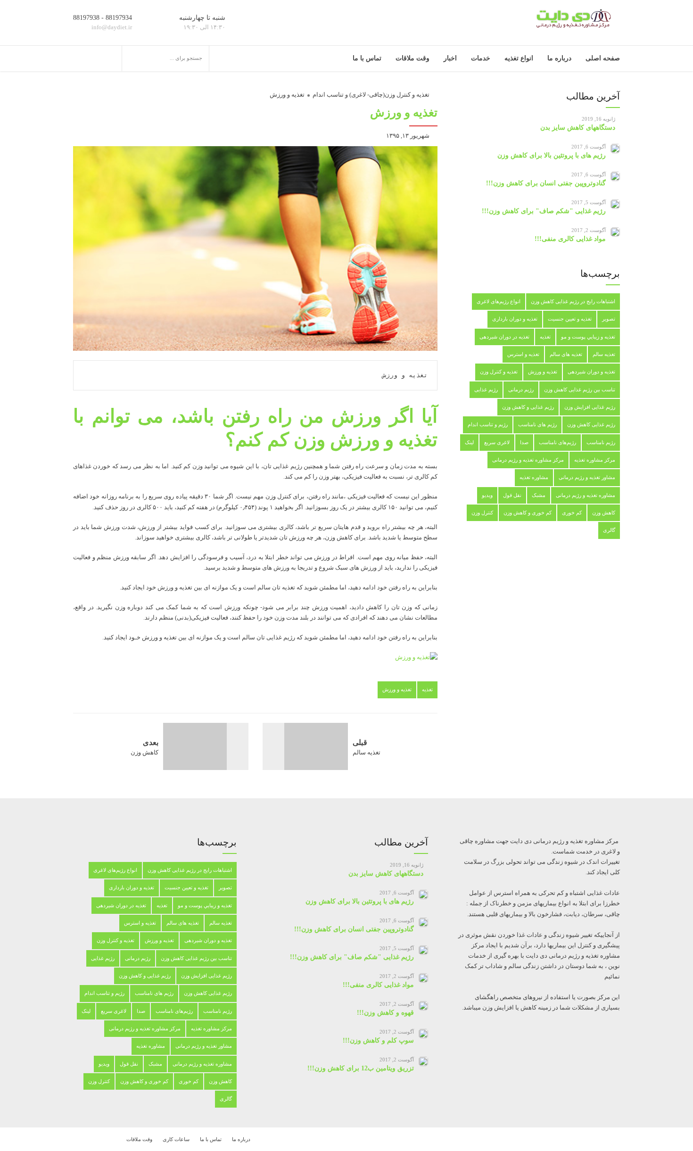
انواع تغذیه (518, 58)
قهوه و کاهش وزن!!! (385, 1012)
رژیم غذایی (486, 389)
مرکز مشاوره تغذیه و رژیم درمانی (528, 460)
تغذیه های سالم (566, 354)
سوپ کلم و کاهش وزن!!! (378, 1040)
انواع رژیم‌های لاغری (498, 301)
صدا (524, 442)
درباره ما (559, 58)
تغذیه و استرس (523, 354)
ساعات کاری (176, 1139)
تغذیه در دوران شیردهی (504, 337)
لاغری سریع (497, 442)
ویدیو (487, 495)
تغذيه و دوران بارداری (514, 319)
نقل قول (512, 495)
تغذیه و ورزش (287, 94)
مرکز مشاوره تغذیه (594, 460)
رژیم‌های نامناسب (557, 442)
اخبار (450, 58)
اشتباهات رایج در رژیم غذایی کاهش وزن (573, 301)
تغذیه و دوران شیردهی (591, 371)
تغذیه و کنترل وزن (499, 371)
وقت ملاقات (412, 58)
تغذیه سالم (604, 354)
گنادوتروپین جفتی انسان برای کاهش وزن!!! (546, 183)
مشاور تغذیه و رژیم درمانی (587, 477)
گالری (609, 530)
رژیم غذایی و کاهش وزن (528, 407)
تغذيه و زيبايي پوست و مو (588, 337)
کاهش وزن (603, 512)
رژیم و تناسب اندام (488, 424)
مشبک (538, 495)
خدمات (480, 58)
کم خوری (572, 512)
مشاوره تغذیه (534, 477)
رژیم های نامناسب (537, 424)
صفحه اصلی (603, 58)
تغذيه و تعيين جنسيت (570, 319)
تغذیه (427, 689)
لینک (469, 442)
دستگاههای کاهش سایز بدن (577, 127)
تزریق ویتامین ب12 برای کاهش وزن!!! (360, 1068)
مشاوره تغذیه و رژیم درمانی (585, 495)
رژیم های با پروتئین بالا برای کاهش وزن (551, 155)
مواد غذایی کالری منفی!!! (570, 238)
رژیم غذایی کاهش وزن (591, 424)
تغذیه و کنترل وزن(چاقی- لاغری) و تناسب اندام (371, 94)
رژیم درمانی (521, 389)
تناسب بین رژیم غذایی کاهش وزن (579, 389)
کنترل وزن (482, 512)
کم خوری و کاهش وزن (527, 512)
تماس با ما (367, 58)
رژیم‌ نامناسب (600, 442)
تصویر (608, 319)
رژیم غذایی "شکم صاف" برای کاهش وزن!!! (544, 211)
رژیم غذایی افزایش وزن (589, 407)
